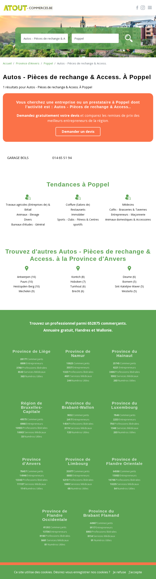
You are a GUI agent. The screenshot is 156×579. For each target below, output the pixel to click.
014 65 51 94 (62, 158)
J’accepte (135, 572)
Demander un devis (78, 131)
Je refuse (119, 572)
